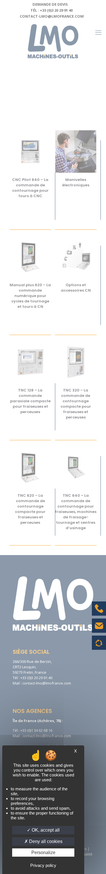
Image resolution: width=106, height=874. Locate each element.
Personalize (43, 852)
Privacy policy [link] (43, 865)
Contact (99, 630)
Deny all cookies (45, 841)
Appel (99, 613)
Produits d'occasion (99, 645)
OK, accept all (45, 830)
